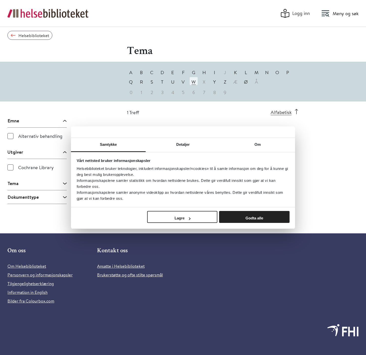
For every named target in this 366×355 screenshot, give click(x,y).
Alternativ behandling (40, 136)
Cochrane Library (36, 167)
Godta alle (254, 218)
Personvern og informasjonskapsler (40, 275)
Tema (12, 183)
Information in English (27, 292)
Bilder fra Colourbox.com (30, 301)
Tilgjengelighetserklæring (30, 283)
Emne (13, 120)
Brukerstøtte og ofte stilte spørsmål (130, 275)
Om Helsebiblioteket (26, 266)
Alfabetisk (281, 112)
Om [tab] (257, 144)
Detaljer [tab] (183, 144)
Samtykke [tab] (108, 144)
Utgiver (15, 152)
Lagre (179, 218)
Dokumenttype (23, 197)
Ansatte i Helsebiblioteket (121, 266)
